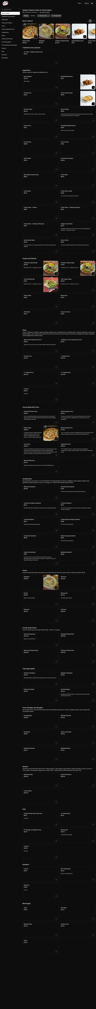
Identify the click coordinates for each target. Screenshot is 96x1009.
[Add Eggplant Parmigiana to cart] (93, 684)
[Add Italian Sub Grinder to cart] (93, 743)
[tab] (26, 15)
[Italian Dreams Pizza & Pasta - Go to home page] (5, 3)
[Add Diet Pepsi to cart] (93, 919)
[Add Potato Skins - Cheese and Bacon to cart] (93, 218)
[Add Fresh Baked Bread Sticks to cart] (93, 136)
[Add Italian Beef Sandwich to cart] (56, 547)
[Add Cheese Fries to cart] (56, 104)
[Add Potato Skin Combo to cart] (93, 202)
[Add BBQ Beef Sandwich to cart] (56, 498)
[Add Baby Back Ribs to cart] (56, 785)
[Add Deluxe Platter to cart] (93, 120)
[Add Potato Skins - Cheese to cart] (56, 218)
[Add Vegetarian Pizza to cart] (93, 455)
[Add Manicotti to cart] (93, 588)
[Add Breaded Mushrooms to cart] (85, 37)
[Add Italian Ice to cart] (56, 896)
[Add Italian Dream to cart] (35, 37)
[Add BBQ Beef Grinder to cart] (93, 726)
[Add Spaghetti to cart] (52, 37)
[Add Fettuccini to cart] (93, 620)
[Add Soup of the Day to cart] (93, 323)
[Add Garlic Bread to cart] (56, 169)
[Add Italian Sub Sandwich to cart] (56, 563)
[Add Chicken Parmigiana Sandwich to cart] (56, 514)
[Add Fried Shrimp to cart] (56, 153)
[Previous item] (90, 20)
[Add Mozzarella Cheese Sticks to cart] (56, 186)
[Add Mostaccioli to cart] (93, 604)
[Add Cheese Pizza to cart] (56, 367)
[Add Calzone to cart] (56, 400)
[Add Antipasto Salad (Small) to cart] (68, 37)
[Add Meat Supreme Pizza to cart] (93, 439)
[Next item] (93, 20)
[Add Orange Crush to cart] (93, 935)
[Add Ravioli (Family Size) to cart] (56, 645)
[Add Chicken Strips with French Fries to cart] (56, 824)
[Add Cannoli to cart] (56, 880)
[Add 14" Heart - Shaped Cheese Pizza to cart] (56, 63)
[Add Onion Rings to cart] (93, 186)
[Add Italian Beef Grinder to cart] (56, 759)
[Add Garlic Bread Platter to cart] (56, 251)
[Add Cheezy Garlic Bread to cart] (93, 104)
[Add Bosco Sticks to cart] (93, 251)
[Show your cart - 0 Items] (92, 3)
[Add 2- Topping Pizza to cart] (56, 383)
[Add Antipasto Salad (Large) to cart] (93, 274)
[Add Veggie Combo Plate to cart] (93, 235)
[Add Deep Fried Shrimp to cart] (93, 785)
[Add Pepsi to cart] (56, 919)
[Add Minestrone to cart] (93, 306)
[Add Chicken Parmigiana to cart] (56, 684)
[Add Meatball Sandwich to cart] (93, 563)
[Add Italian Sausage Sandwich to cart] (93, 547)
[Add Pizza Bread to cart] (56, 202)
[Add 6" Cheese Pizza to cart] (93, 824)
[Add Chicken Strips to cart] (56, 120)
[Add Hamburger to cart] (56, 743)
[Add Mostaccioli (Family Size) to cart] (56, 661)
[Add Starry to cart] (56, 951)
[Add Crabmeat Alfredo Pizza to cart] (56, 422)
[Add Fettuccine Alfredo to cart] (56, 700)
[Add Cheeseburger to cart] (56, 726)
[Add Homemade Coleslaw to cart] (93, 169)
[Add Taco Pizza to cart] (56, 455)
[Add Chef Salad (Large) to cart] (93, 290)
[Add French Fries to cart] (56, 136)
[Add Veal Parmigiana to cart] (93, 700)
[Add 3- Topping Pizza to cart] (93, 383)
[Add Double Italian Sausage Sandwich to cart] (93, 530)
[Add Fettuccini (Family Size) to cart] (93, 661)
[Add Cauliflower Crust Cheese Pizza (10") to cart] (93, 351)
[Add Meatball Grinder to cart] (93, 759)
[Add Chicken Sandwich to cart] (93, 514)
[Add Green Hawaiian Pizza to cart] (93, 422)
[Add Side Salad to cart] (56, 323)
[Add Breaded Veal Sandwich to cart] (93, 498)
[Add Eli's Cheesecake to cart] (93, 880)
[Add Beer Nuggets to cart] (56, 87)
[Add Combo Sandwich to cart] (56, 530)
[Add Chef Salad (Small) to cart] (56, 290)
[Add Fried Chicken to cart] (56, 802)
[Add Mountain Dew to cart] (56, 935)
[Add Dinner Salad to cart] (56, 306)
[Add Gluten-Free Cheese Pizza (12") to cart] (56, 351)
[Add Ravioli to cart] (56, 604)
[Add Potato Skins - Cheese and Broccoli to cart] (56, 235)
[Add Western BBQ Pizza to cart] (56, 471)
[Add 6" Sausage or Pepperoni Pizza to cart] (56, 841)
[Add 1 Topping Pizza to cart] (93, 367)
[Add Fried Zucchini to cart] (93, 153)
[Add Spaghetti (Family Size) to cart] (93, 645)
